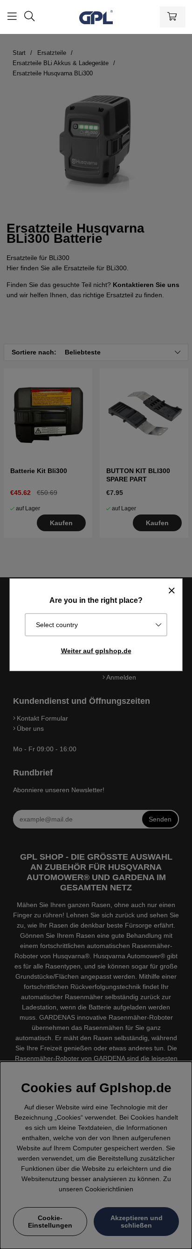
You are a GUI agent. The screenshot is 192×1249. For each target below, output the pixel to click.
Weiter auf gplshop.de (96, 651)
